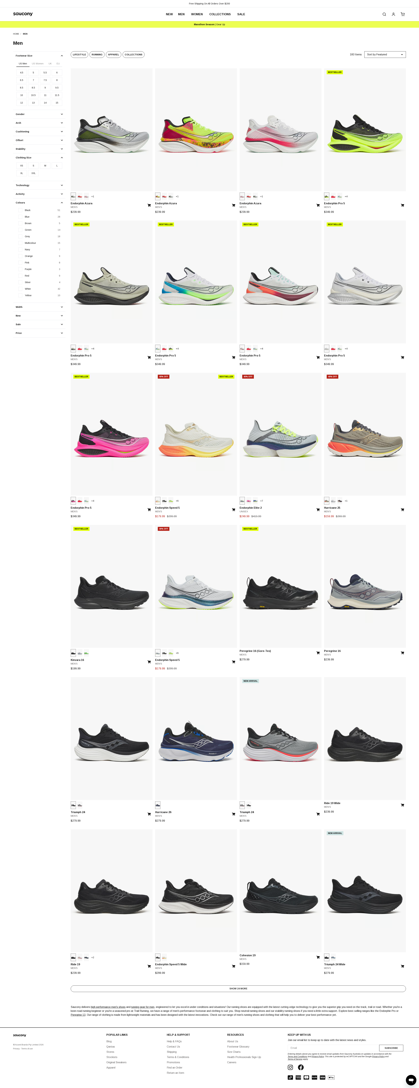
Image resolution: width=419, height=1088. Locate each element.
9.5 (57, 87)
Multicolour (30, 243)
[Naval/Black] (157, 805)
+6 (177, 501)
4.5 (21, 72)
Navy (27, 249)
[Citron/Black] (157, 196)
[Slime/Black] (86, 653)
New (169, 14)
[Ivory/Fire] (157, 501)
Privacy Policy (318, 1056)
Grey (27, 236)
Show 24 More (238, 988)
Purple (28, 269)
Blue (27, 216)
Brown (28, 223)
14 (45, 102)
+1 (92, 196)
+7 (261, 501)
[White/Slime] (339, 196)
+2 (92, 957)
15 (57, 102)
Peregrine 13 (78, 1014)
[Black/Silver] (73, 805)
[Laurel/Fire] (326, 501)
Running (97, 54)
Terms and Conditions (297, 1056)
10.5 (33, 95)
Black (27, 210)
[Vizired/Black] (79, 196)
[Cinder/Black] (79, 805)
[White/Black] (326, 348)
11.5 (57, 95)
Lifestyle (79, 54)
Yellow (28, 295)
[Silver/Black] (73, 196)
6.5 (21, 80)
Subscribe (391, 1048)
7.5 (45, 80)
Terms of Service (295, 1059)
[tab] (22, 64)
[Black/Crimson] (339, 501)
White (28, 289)
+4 (346, 196)
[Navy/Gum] (86, 957)
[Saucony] (23, 14)
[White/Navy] (333, 501)
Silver (28, 282)
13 (33, 102)
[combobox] (333, 1048)
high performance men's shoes (108, 1007)
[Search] (384, 14)
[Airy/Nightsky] (242, 501)
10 (21, 95)
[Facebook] (301, 1067)
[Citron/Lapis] (170, 501)
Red (27, 275)
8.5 (21, 87)
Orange (29, 256)
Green (28, 230)
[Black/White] (164, 501)
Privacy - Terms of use (23, 1049)
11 (45, 95)
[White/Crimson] (242, 348)
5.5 (45, 72)
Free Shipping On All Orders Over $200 (209, 3)
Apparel (113, 54)
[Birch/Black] (73, 348)
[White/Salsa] (86, 196)
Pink (27, 262)
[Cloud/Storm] (79, 653)
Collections (133, 54)
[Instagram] (290, 1067)
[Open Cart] (402, 14)
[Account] (393, 14)
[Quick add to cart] (150, 204)
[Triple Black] (73, 653)
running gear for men (142, 1007)
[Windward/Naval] (333, 957)
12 (21, 102)
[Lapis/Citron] (255, 501)
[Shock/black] (248, 501)
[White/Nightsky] (157, 653)
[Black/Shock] (73, 501)
